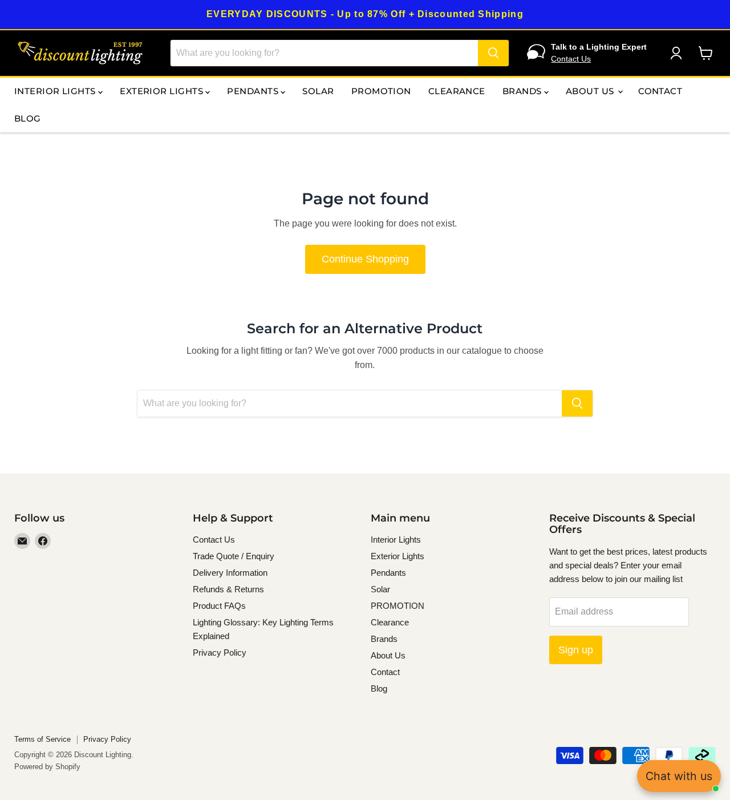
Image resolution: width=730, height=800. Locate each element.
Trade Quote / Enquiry (233, 556)
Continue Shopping (365, 259)
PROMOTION (381, 91)
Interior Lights (56, 91)
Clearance (456, 91)
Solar (318, 91)
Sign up (575, 650)
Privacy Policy (219, 652)
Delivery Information (230, 572)
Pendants (254, 91)
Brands (523, 91)
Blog (27, 118)
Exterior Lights (162, 91)
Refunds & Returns (228, 589)
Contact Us (571, 58)
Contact (660, 91)
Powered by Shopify (47, 766)
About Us (591, 91)
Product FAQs (219, 606)
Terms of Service (42, 739)
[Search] (493, 53)
